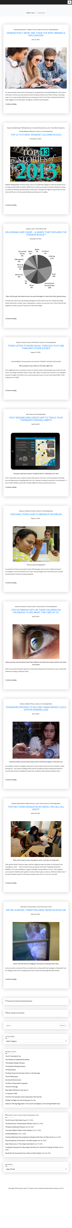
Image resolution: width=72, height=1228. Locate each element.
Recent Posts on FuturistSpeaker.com (22, 1115)
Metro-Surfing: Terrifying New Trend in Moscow (36, 910)
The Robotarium (10, 1070)
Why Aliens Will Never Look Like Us (16, 1090)
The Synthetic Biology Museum (15, 1066)
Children (29, 29)
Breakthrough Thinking (19, 128)
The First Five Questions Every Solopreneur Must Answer (23, 1097)
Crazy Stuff (40, 907)
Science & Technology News (44, 131)
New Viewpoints (60, 128)
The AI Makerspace (11, 1076)
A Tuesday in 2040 (11, 1093)
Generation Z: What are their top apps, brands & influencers (36, 34)
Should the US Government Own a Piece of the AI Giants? (23, 1153)
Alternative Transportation (28, 907)
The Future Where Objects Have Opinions (18, 1130)
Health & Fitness (30, 704)
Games (39, 29)
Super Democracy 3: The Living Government (19, 1144)
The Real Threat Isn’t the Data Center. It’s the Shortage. (22, 1073)
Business (23, 29)
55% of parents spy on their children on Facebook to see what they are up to (36, 611)
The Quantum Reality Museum (15, 1063)
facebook (27, 511)
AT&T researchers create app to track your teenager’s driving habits (36, 418)
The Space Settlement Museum (15, 1127)
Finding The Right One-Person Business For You (20, 1100)
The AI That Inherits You (13, 1056)
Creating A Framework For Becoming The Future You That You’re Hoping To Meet (31, 1147)
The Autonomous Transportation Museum (18, 1123)
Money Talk (43, 229)
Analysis (9, 128)
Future (34, 29)
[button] (70, 2)
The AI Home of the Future (13, 1120)
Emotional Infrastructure (13, 1080)
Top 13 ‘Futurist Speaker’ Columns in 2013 (36, 135)
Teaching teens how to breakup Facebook (36, 514)
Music (37, 342)
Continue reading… (12, 104)
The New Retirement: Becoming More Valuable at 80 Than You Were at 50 (29, 1137)
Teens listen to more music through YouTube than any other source (36, 347)
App (27, 414)
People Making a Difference (27, 131)
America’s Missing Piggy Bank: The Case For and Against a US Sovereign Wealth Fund (32, 1103)
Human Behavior (53, 29)
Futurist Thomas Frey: (12, 184)
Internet (24, 342)
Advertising (17, 29)
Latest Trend (50, 128)
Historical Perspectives (39, 128)
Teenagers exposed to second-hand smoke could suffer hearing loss (36, 708)
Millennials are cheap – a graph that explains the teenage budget (36, 233)
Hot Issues (45, 29)
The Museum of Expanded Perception (17, 1059)
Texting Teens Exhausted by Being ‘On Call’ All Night (36, 808)
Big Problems (21, 803)
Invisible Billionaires (11, 1134)
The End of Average (11, 1086)
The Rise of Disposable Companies (16, 1083)
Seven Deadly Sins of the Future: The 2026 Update (21, 1140)
